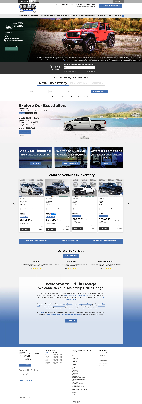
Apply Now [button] (35, 163)
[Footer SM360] (77, 402)
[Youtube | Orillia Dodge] (23, 374)
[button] (23, 1)
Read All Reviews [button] (71, 256)
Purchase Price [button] (24, 216)
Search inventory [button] (99, 91)
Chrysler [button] (22, 113)
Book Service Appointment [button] (110, 6)
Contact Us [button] (25, 365)
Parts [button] (56, 352)
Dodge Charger (67, 304)
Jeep (79, 295)
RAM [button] (32, 113)
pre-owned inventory (59, 306)
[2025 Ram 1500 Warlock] (84, 188)
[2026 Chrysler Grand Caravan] (71, 40)
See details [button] (25, 132)
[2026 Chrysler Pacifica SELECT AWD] (31, 188)
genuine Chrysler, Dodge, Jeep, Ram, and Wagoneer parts (63, 314)
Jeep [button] (35, 113)
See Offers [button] (106, 163)
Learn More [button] (71, 320)
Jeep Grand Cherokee (85, 304)
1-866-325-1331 (64, 4)
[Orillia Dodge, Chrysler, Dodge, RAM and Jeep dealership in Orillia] (27, 8)
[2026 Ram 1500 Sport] (110, 188)
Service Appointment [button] (71, 163)
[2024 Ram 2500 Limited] (57, 188)
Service (42, 312)
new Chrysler (69, 295)
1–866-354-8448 (91, 4)
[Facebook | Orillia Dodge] (20, 374)
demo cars (101, 306)
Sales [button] (46, 352)
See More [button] (24, 229)
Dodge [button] (28, 113)
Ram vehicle (85, 295)
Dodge (75, 295)
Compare (41, 229)
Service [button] (52, 352)
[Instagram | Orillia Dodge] (27, 374)
